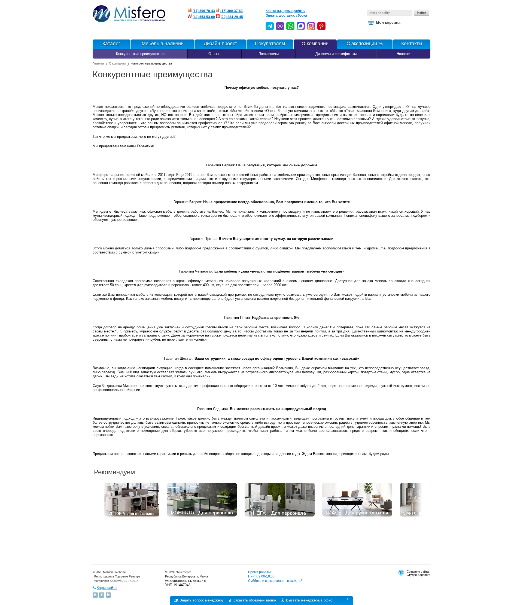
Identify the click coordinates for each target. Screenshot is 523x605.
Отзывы (214, 54)
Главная (98, 63)
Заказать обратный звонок (254, 600)
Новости (403, 54)
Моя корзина (388, 22)
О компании (315, 43)
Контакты (411, 43)
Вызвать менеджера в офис (309, 600)
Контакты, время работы (285, 11)
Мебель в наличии (163, 43)
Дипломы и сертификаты (336, 54)
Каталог (111, 43)
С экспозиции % (364, 43)
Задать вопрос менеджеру (202, 600)
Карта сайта (107, 588)
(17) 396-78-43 (204, 11)
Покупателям (270, 43)
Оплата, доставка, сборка (286, 15)
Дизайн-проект (220, 43)
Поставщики (269, 54)
